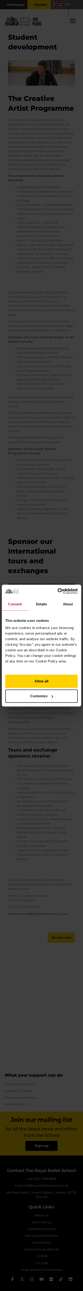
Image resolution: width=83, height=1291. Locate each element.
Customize (38, 696)
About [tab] (68, 604)
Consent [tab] (15, 604)
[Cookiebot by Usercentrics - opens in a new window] (58, 591)
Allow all (41, 681)
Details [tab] (41, 604)
